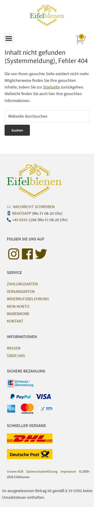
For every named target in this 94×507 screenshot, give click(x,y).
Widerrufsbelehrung (28, 298)
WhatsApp (21, 213)
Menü (8, 38)
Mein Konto (18, 306)
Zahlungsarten (22, 284)
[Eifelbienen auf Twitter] (41, 254)
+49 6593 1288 (24, 219)
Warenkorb (18, 313)
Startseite (51, 87)
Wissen (14, 348)
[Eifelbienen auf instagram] (14, 254)
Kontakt (15, 321)
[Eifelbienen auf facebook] (27, 254)
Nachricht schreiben (33, 206)
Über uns (16, 355)
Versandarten (21, 291)
